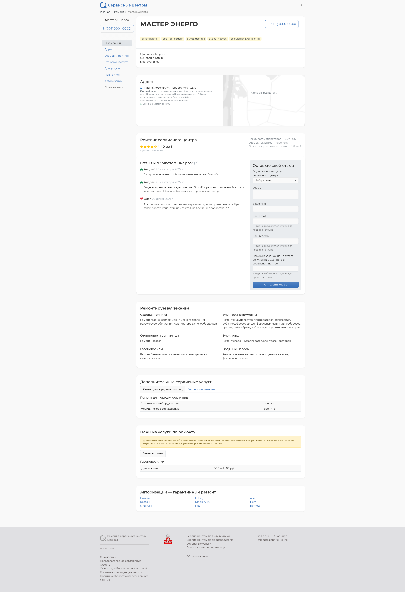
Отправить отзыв (275, 284)
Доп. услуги (112, 68)
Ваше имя (259, 203)
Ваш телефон (261, 236)
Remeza (255, 505)
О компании (113, 43)
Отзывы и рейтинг (117, 55)
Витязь (145, 498)
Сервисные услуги (199, 543)
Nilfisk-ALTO (202, 501)
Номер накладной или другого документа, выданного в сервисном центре (273, 259)
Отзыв (257, 187)
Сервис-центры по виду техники (208, 536)
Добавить (272, 539)
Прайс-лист (112, 74)
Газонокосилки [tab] (153, 453)
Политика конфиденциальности (121, 572)
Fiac (197, 505)
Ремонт (119, 11)
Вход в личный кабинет (271, 536)
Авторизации (113, 81)
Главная (105, 11)
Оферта (105, 564)
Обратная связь (197, 556)
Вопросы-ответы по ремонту (206, 547)
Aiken (253, 498)
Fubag (199, 498)
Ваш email (259, 216)
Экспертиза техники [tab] (201, 389)
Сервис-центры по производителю (210, 539)
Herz (253, 501)
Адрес (109, 49)
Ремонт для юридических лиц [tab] (163, 389)
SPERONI (146, 505)
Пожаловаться (114, 87)
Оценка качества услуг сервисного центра (268, 173)
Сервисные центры (127, 5)
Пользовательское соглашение (120, 560)
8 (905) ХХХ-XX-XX (117, 29)
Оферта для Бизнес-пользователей (123, 568)
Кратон (145, 501)
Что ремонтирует (116, 62)
